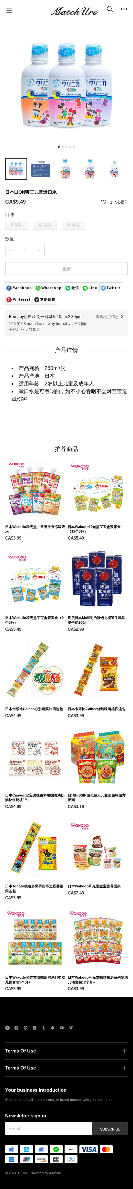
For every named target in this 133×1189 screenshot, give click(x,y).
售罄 (66, 268)
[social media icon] (7, 1028)
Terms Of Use (20, 1050)
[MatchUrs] (74, 10)
